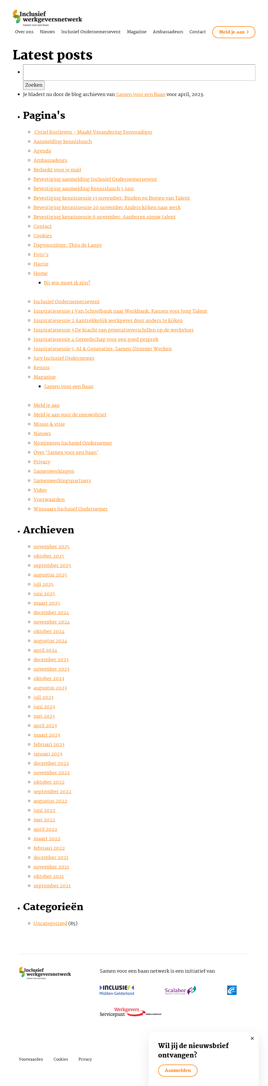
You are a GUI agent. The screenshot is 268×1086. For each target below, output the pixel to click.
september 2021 (52, 886)
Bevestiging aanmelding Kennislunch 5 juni (84, 189)
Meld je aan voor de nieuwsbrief (70, 415)
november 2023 (51, 669)
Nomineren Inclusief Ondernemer (73, 443)
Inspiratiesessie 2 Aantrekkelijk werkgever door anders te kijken (108, 321)
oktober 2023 (49, 679)
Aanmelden (178, 1070)
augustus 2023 (50, 688)
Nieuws (47, 32)
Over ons (24, 32)
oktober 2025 (49, 556)
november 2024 (52, 622)
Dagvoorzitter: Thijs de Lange (68, 245)
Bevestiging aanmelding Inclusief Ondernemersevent (95, 179)
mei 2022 (44, 820)
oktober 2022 (49, 782)
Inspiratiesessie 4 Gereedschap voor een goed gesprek (96, 340)
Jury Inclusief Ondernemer (64, 358)
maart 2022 (47, 839)
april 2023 (45, 726)
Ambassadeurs (168, 32)
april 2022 (45, 829)
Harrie (41, 264)
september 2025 (52, 566)
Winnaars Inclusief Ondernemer (71, 509)
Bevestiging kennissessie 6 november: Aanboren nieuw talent (105, 217)
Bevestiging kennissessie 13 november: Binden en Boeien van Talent (112, 198)
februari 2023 (49, 745)
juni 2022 (44, 811)
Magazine (137, 32)
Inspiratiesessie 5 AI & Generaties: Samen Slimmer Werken (103, 349)
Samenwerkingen (54, 471)
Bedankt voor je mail (57, 170)
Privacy (42, 462)
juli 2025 (44, 585)
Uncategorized (50, 924)
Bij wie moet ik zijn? (67, 283)
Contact (197, 32)
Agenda (42, 151)
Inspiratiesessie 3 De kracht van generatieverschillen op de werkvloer (114, 330)
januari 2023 (48, 754)
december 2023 (51, 660)
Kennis (41, 368)
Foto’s (41, 255)
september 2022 (52, 792)
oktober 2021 (49, 877)
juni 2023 (44, 707)
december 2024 (51, 613)
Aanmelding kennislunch (63, 142)
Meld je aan (231, 32)
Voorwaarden (49, 500)
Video (40, 490)
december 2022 (51, 764)
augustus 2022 (50, 801)
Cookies (43, 236)
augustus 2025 (50, 575)
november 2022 (52, 773)
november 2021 (51, 867)
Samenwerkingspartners (62, 481)
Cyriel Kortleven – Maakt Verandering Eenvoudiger (93, 132)
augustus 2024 (50, 641)
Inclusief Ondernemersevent (91, 32)
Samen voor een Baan (140, 95)
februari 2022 (49, 848)
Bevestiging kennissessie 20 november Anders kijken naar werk (107, 208)
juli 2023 (43, 698)
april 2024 (45, 650)
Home (41, 274)
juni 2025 (44, 594)
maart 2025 (47, 603)
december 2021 (51, 858)
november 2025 (52, 547)
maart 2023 (47, 735)
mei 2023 (44, 716)
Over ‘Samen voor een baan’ (66, 453)
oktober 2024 (49, 632)
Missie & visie (49, 424)
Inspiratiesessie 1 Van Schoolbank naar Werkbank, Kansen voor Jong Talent (120, 311)
